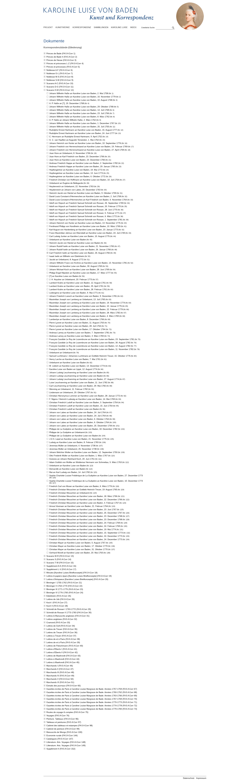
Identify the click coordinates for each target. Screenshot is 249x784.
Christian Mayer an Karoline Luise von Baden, (77, 543)
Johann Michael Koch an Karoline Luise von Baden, (79, 269)
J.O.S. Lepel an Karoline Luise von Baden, (78, 439)
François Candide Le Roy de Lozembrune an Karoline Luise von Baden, (91, 339)
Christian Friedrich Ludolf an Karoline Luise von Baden (74, 409)
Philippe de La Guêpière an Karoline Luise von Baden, (83, 429)
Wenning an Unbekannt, (68, 389)
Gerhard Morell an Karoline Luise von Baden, (76, 553)
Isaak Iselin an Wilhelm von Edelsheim (66, 256)
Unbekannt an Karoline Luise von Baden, (75, 266)
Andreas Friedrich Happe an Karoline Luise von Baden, (83, 163)
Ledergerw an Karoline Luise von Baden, (73, 293)
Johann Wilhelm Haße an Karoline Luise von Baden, (78, 93)
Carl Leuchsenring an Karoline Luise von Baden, (77, 386)
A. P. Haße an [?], (66, 103)
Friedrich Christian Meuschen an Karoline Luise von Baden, (83, 496)
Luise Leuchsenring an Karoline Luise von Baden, (78, 382)
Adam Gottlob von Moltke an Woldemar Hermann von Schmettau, (85, 462)
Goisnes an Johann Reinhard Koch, (72, 459)
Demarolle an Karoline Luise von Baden (67, 469)
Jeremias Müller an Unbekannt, (72, 445)
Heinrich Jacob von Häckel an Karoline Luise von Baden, (82, 193)
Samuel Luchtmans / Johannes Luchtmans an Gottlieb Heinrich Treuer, (89, 356)
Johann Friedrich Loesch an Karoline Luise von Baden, (83, 296)
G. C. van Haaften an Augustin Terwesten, (74, 140)
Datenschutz (188, 778)
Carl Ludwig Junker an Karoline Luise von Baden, (79, 236)
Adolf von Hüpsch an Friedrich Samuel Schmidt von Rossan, (86, 203)
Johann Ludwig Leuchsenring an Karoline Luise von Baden (76, 372)
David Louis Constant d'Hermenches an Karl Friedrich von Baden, (88, 200)
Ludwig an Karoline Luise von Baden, (74, 442)
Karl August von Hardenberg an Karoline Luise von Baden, (83, 229)
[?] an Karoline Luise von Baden (63, 276)
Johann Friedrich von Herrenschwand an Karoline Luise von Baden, (88, 146)
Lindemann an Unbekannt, (69, 392)
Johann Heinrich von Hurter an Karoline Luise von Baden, (85, 143)
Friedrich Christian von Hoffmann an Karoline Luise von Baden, (84, 180)
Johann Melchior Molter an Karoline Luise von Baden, (83, 452)
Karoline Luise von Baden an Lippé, (73, 369)
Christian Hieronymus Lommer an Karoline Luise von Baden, (84, 396)
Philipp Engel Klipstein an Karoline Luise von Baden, (80, 273)
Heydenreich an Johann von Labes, (74, 190)
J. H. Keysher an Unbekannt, (70, 279)
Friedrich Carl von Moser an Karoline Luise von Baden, (80, 486)
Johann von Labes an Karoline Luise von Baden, (77, 412)
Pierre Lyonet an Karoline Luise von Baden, (76, 322)
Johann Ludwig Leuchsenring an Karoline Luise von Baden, (84, 379)
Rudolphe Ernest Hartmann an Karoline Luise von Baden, (83, 130)
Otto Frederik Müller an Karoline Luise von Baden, (78, 455)
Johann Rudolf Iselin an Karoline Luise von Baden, (81, 246)
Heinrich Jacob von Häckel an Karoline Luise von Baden (74, 243)
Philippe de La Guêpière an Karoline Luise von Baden (73, 435)
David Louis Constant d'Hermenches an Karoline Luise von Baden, (85, 196)
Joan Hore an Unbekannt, (69, 153)
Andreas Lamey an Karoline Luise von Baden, (79, 332)
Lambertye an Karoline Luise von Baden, (76, 319)
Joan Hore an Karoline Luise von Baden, (77, 160)
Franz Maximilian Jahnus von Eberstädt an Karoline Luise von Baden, (87, 233)
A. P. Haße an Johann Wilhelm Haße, (72, 120)
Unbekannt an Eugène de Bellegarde (66, 183)
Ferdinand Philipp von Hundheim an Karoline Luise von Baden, (84, 226)
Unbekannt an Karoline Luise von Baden (67, 239)
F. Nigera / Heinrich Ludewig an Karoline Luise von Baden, (82, 399)
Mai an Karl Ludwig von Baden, (69, 472)
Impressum (201, 778)
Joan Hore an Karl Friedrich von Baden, (76, 156)
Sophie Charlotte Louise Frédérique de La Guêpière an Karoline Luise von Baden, (96, 475)
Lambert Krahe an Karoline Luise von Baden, (77, 283)
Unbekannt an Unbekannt (61, 352)
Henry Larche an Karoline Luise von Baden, (74, 359)
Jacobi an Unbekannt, (66, 259)
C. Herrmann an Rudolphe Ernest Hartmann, (75, 136)
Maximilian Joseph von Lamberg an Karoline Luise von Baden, (87, 303)
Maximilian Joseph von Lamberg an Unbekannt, (77, 299)
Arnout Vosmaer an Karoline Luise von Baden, (78, 506)
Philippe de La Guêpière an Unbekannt (67, 432)
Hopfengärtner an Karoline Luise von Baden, (75, 170)
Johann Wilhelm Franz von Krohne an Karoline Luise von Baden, (88, 263)
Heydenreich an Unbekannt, (71, 186)
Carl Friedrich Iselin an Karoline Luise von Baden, (79, 253)
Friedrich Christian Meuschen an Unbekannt (69, 493)
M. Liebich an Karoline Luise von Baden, (77, 366)
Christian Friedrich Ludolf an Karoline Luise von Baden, (83, 402)
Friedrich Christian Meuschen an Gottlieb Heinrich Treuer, (83, 489)
